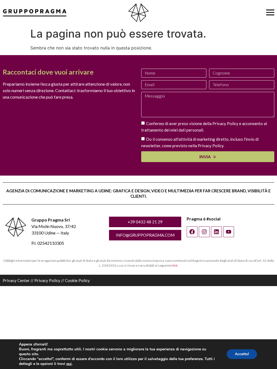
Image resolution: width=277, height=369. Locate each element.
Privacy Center (16, 280)
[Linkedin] (216, 231)
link (174, 265)
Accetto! (242, 354)
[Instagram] (204, 231)
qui (69, 363)
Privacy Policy (47, 280)
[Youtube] (228, 231)
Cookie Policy (77, 280)
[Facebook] (192, 231)
